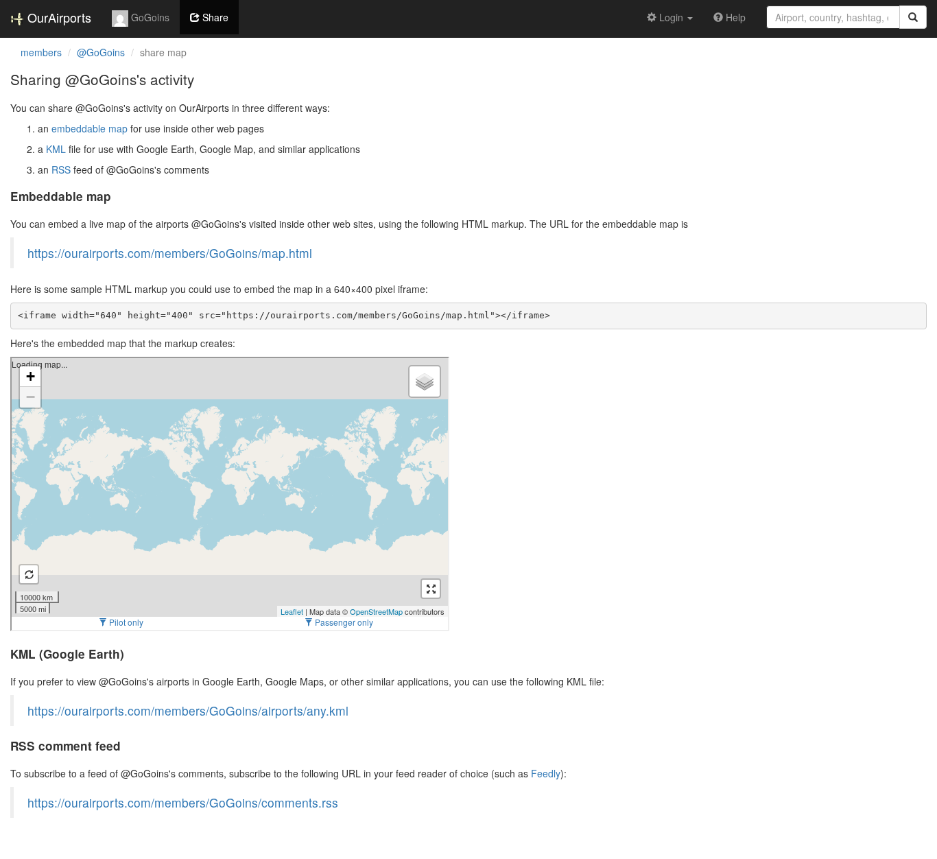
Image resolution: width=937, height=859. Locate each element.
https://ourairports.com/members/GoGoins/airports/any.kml (187, 710)
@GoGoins (101, 52)
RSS (61, 169)
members (41, 52)
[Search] (913, 17)
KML (56, 149)
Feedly (545, 773)
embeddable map (89, 128)
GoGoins (148, 17)
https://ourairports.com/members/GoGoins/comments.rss (182, 802)
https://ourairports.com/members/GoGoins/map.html (169, 252)
